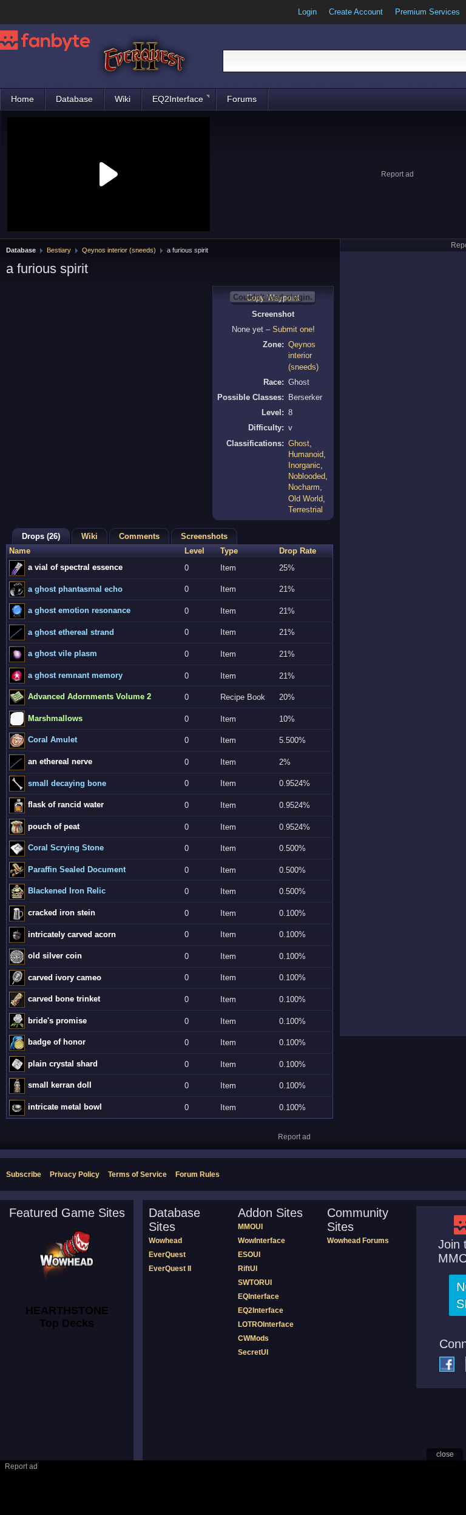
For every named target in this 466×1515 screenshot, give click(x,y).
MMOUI (250, 1226)
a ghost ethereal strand (71, 632)
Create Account (356, 11)
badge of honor (57, 1041)
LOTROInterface (266, 1324)
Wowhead (165, 1240)
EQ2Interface (177, 99)
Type (229, 550)
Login (307, 11)
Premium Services (427, 11)
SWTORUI (255, 1282)
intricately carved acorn (72, 934)
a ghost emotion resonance (79, 610)
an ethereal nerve (60, 761)
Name (19, 550)
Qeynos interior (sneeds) (119, 250)
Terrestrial (305, 509)
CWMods (253, 1338)
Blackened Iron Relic (67, 890)
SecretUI (253, 1352)
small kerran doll (60, 1085)
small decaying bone (67, 783)
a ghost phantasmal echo (75, 589)
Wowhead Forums (358, 1240)
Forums (242, 99)
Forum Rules (197, 1174)
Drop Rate (297, 550)
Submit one (292, 329)
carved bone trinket (64, 998)
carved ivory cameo (64, 977)
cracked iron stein (61, 912)
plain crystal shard (63, 1063)
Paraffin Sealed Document (77, 869)
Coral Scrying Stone (66, 847)
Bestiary (59, 250)
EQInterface (258, 1296)
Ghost (298, 443)
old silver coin (55, 955)
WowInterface (261, 1240)
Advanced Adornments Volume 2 (89, 696)
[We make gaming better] (39, 12)
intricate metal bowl (65, 1106)
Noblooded (306, 476)
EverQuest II (170, 1268)
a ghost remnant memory (75, 675)
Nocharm (304, 487)
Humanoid (305, 454)
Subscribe (23, 1174)
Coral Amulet (52, 739)
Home (22, 99)
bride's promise (57, 1020)
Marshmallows (55, 718)
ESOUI (249, 1254)
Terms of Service (137, 1174)
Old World (305, 498)
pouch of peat (53, 826)
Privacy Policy (75, 1174)
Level (194, 550)
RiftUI (247, 1268)
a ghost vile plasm (62, 653)
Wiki (122, 99)
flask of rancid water (66, 804)
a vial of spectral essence (75, 567)
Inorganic (304, 465)
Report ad (397, 174)
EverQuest (167, 1254)
